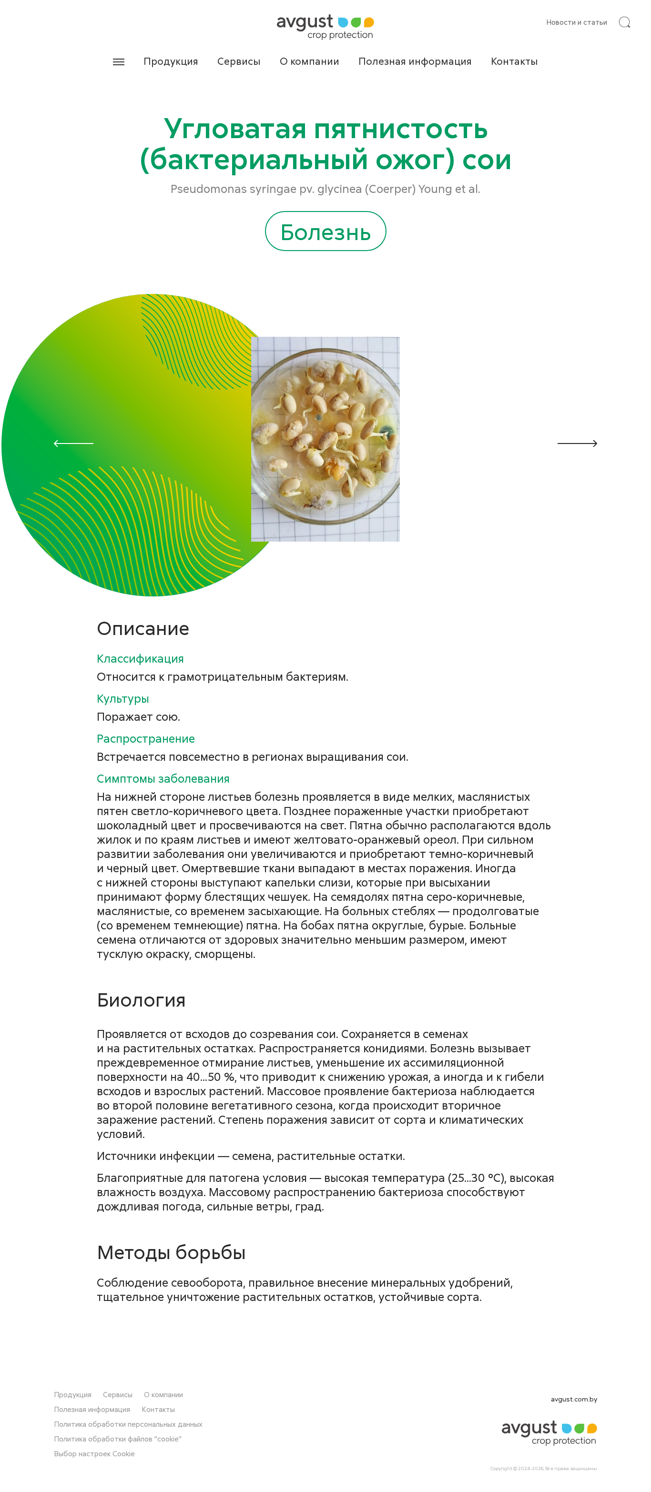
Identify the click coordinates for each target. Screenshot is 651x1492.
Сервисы (239, 61)
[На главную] (325, 27)
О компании (309, 61)
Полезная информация (415, 61)
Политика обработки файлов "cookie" (118, 1438)
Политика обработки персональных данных (128, 1424)
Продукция (170, 61)
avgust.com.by (574, 1399)
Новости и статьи (576, 22)
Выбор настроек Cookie (94, 1453)
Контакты (514, 61)
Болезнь (325, 231)
